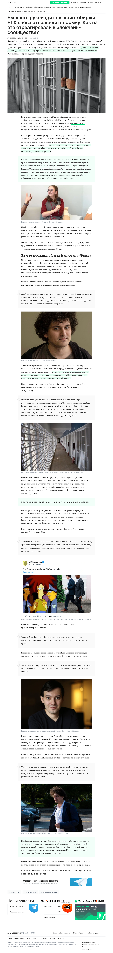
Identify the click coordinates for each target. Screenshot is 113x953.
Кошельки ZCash (85, 7)
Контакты (98, 2)
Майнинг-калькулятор (59, 2)
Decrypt (52, 384)
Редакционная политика (88, 942)
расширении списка (30, 236)
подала (83, 135)
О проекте (44, 938)
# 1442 (14, 892)
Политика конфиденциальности (90, 944)
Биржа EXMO (19, 7)
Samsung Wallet (74, 7)
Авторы (35, 938)
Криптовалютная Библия (78, 2)
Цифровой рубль (49, 7)
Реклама (90, 2)
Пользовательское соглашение (90, 947)
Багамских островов (63, 510)
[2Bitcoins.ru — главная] (13, 2)
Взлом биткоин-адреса (92, 933)
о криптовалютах (17, 912)
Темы (28, 938)
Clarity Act (29, 7)
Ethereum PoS (38, 7)
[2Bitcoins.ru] (16, 933)
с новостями (16, 906)
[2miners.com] (50, 901)
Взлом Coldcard (62, 7)
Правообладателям (87, 949)
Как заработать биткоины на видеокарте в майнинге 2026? (28, 11)
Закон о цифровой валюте (61, 933)
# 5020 (49, 892)
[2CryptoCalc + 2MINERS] (90, 909)
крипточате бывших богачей (67, 861)
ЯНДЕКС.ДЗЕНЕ (80, 502)
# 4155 (30, 892)
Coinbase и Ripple (77, 933)
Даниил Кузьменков (18, 38)
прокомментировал (29, 628)
